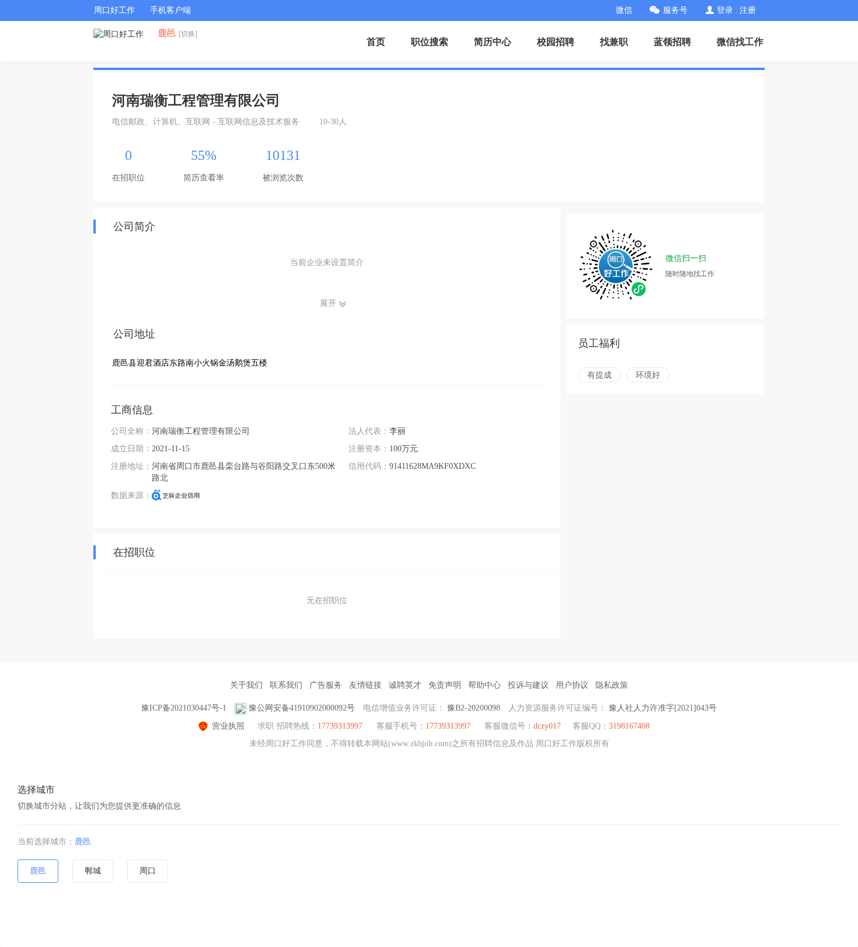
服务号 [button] (675, 10)
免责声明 (444, 685)
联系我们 (286, 685)
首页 (376, 42)
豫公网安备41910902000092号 (302, 708)
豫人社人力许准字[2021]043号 (663, 708)
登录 (725, 10)
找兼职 (614, 42)
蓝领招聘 (672, 42)
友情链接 (365, 685)
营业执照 (228, 726)
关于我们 (246, 685)
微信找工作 (740, 42)
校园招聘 (555, 42)
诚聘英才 (405, 685)
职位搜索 (429, 42)
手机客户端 (170, 10)
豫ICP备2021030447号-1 (183, 708)
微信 (624, 10)
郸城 (93, 870)
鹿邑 (83, 841)
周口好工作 (114, 10)
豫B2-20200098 (473, 708)
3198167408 (629, 726)
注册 (748, 10)
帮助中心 (484, 685)
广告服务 (325, 685)
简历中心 (492, 42)
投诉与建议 (528, 685)
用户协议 (572, 685)
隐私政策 (611, 685)
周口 (147, 870)
